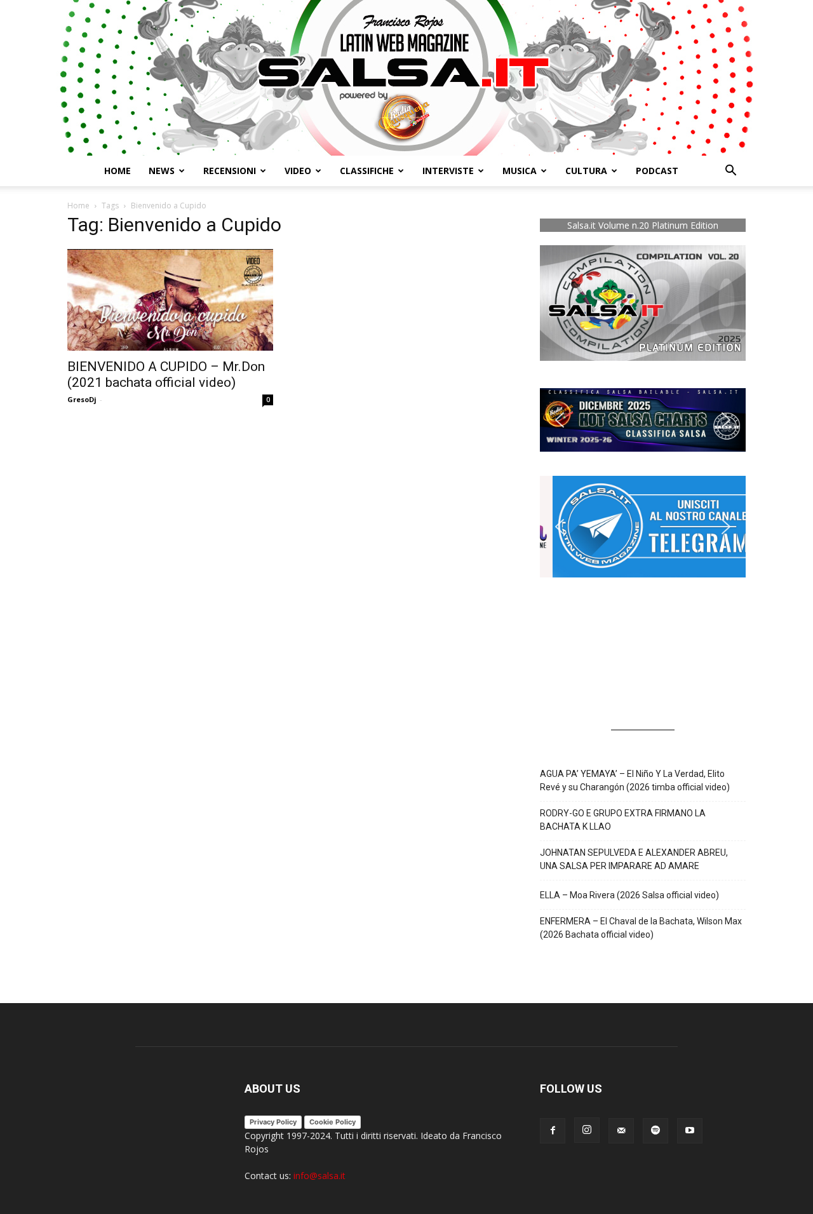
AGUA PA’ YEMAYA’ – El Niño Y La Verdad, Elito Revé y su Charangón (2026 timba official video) (635, 780)
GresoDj (82, 399)
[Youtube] (689, 1130)
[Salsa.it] (406, 78)
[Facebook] (552, 1130)
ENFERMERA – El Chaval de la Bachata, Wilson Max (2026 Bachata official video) (641, 928)
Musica (519, 171)
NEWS (162, 171)
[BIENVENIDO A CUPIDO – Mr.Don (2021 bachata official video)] (170, 300)
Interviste (448, 171)
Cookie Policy (332, 1121)
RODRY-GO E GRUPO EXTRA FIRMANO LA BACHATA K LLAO (623, 820)
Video (298, 171)
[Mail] (621, 1130)
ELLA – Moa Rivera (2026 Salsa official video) (629, 895)
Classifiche (367, 171)
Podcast (657, 171)
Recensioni (229, 171)
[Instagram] (587, 1130)
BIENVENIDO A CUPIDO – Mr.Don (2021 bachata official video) (166, 374)
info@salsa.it (319, 1176)
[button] (730, 172)
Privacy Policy (273, 1121)
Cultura (586, 171)
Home (117, 171)
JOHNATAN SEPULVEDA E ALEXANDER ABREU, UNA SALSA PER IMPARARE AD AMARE (634, 859)
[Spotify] (655, 1130)
